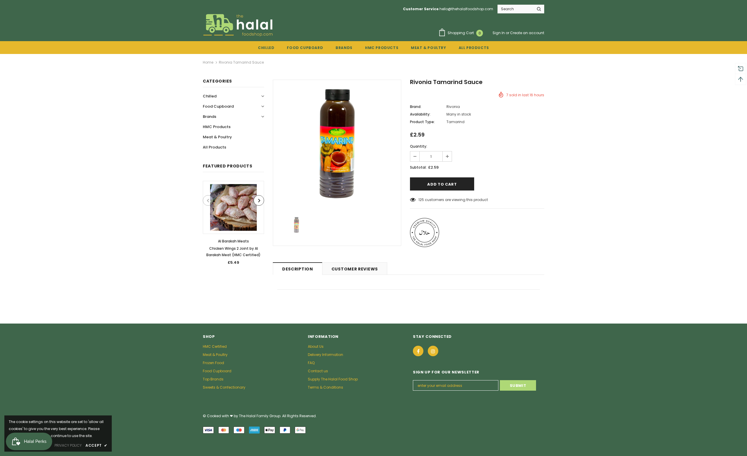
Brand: (415, 106)
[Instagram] (433, 351)
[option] (233, 225)
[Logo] (239, 25)
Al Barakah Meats (233, 241)
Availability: (420, 114)
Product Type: (422, 121)
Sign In (499, 32)
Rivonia (453, 106)
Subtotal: (418, 167)
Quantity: (418, 146)
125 (421, 199)
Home (208, 62)
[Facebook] (418, 351)
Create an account (527, 32)
